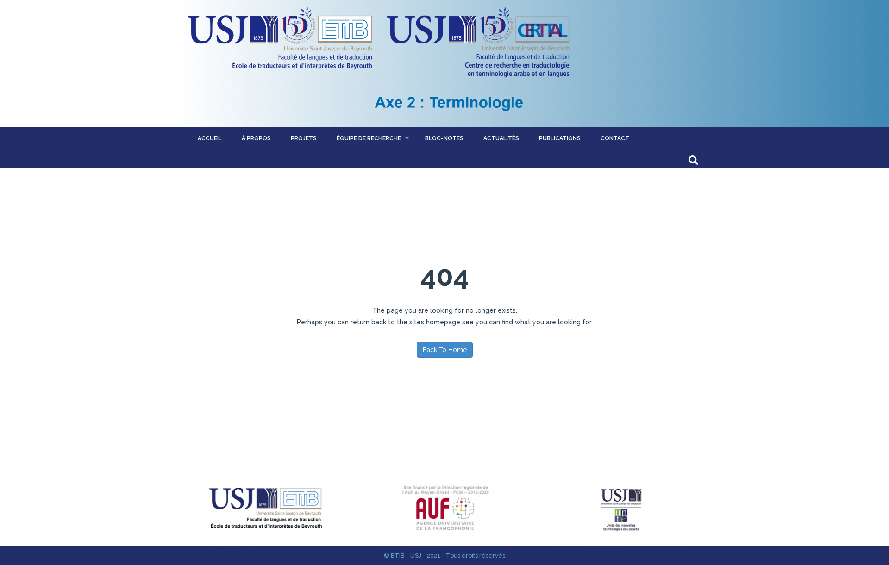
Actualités (501, 138)
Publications (560, 138)
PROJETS (304, 138)
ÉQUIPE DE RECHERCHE (369, 138)
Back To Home (445, 350)
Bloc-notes (444, 138)
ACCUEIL (210, 138)
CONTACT (615, 138)
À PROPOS (256, 138)
